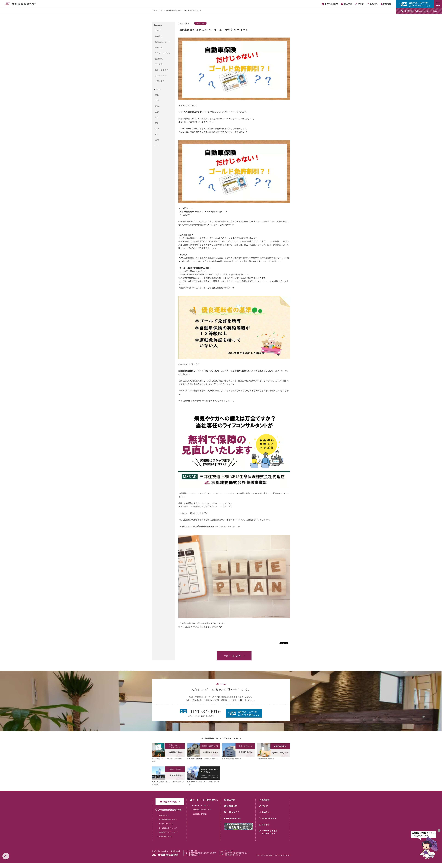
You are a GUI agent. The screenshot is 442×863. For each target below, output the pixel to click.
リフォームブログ (162, 53)
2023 (157, 111)
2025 (157, 100)
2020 (157, 128)
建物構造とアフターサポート (168, 832)
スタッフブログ (162, 69)
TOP (5, 856)
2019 (157, 134)
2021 (157, 123)
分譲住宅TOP (163, 815)
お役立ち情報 (161, 75)
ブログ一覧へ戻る (232, 655)
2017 (157, 145)
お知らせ (159, 36)
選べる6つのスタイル (166, 824)
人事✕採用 (159, 81)
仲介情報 (159, 47)
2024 (157, 106)
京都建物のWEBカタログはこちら (420, 11)
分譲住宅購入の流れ (165, 836)
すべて (158, 30)
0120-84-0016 (205, 711)
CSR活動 (159, 64)
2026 (157, 95)
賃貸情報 (159, 58)
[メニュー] (438, 4)
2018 (157, 139)
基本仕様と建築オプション (168, 819)
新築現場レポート (162, 41)
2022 (157, 117)
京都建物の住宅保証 (200, 814)
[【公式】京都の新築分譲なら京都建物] (20, 4)
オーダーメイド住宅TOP (201, 805)
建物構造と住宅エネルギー (202, 810)
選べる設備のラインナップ (168, 828)
